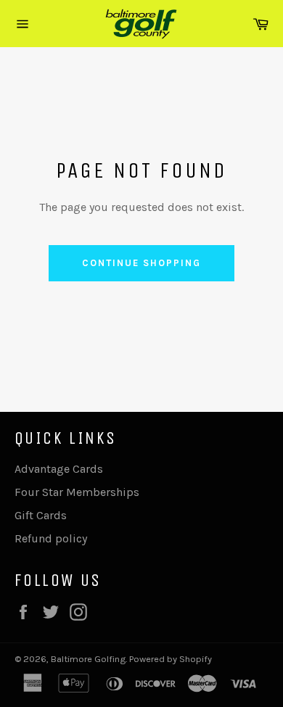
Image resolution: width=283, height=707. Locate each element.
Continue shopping (141, 262)
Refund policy (51, 538)
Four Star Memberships (77, 492)
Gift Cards (41, 515)
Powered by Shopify (170, 658)
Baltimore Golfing (88, 658)
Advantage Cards (59, 469)
